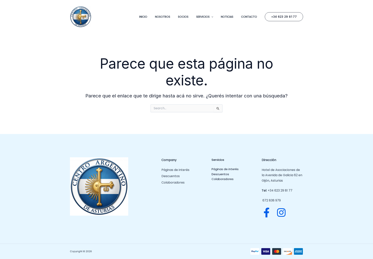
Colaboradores (173, 182)
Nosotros (162, 16)
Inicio (143, 16)
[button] (211, 16)
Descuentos (170, 176)
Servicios (203, 16)
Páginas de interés (175, 170)
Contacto (249, 16)
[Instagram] (281, 212)
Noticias (227, 16)
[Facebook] (266, 212)
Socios (183, 16)
